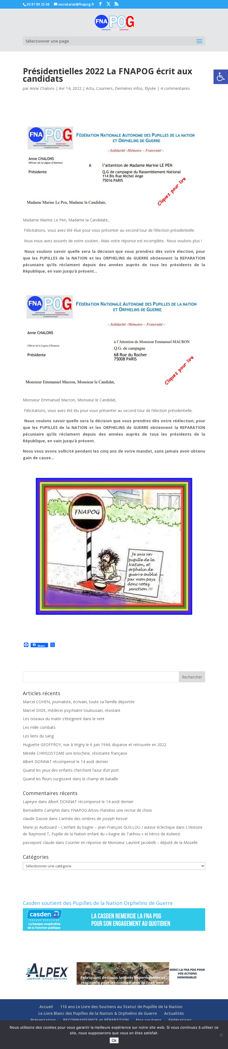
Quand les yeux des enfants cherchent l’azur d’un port (71, 770)
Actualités (174, 1013)
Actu (90, 88)
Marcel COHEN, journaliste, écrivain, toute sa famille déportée (79, 701)
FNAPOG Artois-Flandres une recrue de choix (111, 810)
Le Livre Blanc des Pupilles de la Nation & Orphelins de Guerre (97, 1013)
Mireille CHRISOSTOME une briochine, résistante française (75, 753)
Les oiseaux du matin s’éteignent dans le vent (64, 718)
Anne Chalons (42, 88)
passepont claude (38, 842)
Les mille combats (39, 727)
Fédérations (180, 1020)
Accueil (46, 1006)
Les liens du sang (38, 736)
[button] (221, 77)
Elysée (150, 88)
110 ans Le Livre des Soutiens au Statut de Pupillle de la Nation (121, 1006)
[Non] (221, 1035)
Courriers (104, 88)
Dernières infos (128, 88)
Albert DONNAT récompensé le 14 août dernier (65, 761)
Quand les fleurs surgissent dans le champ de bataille (70, 778)
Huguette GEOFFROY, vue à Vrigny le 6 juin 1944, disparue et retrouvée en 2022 (94, 744)
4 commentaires (175, 88)
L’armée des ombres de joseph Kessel (93, 818)
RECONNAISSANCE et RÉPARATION (96, 1020)
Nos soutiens (148, 1020)
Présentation (43, 1020)
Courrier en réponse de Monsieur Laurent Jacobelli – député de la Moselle (131, 842)
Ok (114, 1040)
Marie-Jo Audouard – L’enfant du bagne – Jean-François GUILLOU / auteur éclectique (99, 827)
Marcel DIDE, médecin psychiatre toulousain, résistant (71, 710)
